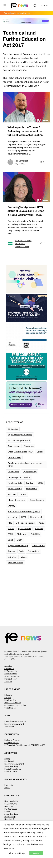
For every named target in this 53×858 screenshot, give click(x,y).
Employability (10, 700)
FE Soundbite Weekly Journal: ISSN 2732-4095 (24, 745)
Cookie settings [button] (17, 853)
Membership (9, 816)
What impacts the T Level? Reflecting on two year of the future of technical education (25, 131)
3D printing (13, 429)
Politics (11, 528)
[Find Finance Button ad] (26, 395)
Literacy (11, 505)
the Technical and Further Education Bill (27, 62)
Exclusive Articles (12, 740)
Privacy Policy (10, 679)
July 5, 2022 (20, 164)
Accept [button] (36, 853)
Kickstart (12, 494)
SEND (10, 534)
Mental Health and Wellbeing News (24, 511)
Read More (9, 848)
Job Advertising (11, 766)
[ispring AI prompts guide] (26, 307)
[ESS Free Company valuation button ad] (26, 366)
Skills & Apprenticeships (15, 705)
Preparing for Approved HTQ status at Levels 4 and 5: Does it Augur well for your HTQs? (26, 211)
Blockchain (29, 446)
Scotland (39, 528)
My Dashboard (10, 809)
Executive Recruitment (14, 724)
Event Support (10, 771)
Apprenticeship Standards (20, 434)
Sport (10, 539)
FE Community (10, 671)
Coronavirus (13, 471)
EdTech (7, 697)
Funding (29, 483)
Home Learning (15, 488)
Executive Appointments (15, 721)
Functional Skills (15, 483)
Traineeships (33, 551)
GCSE (40, 483)
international (31, 488)
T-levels (11, 551)
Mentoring (12, 517)
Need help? (9, 819)
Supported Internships (18, 545)
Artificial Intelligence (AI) (19, 440)
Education (8, 695)
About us (8, 666)
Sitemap (8, 681)
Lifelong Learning (36, 500)
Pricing (7, 758)
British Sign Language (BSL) (20, 451)
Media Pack (9, 761)
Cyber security (30, 471)
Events (7, 811)
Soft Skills (35, 534)
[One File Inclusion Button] (26, 279)
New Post (8, 806)
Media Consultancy (12, 769)
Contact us (9, 668)
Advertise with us (12, 676)
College (40, 451)
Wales (23, 557)
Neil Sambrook (21, 160)
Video (7, 787)
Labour (23, 494)
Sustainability (38, 545)
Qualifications (24, 528)
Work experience (15, 562)
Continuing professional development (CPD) (25, 464)
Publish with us (10, 674)
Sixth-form (22, 534)
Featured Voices (11, 742)
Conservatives (14, 457)
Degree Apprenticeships (19, 477)
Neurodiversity (37, 517)
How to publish (11, 801)
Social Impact (10, 708)
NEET (23, 517)
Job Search (9, 726)
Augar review (14, 446)
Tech (21, 551)
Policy (41, 523)
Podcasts (8, 785)
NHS (10, 523)
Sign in (44, 5)
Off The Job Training (25, 523)
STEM (19, 539)
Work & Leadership (12, 702)
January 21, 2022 (22, 246)
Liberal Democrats (16, 500)
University (12, 557)
